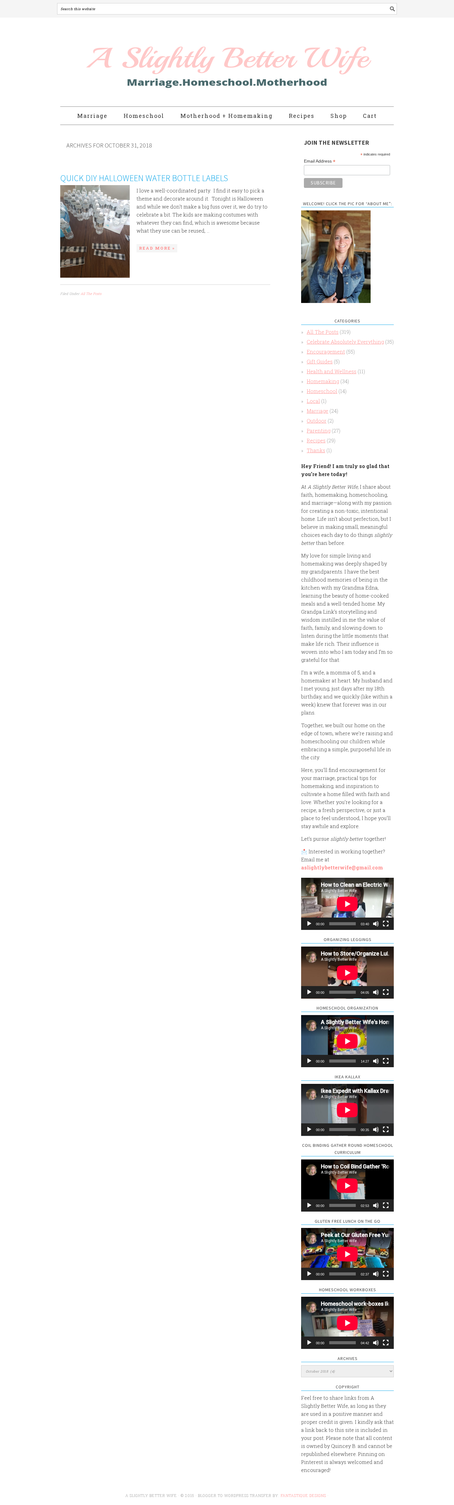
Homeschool (322, 391)
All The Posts (91, 293)
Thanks (316, 450)
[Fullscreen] (386, 924)
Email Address (319, 161)
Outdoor (316, 420)
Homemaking (323, 381)
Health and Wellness (331, 371)
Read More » (157, 248)
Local (313, 401)
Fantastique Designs (304, 1495)
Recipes (316, 440)
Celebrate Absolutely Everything (345, 341)
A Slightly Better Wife (191, 62)
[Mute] (376, 924)
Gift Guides (320, 361)
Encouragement (326, 351)
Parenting (318, 430)
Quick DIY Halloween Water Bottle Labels (144, 178)
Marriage (317, 411)
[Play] (309, 924)
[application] (347, 904)
